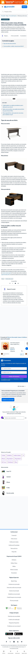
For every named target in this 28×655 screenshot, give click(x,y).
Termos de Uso (14, 548)
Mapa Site (14, 551)
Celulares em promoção (14, 584)
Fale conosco (14, 538)
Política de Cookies (14, 542)
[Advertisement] (14, 436)
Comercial (14, 535)
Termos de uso (16, 378)
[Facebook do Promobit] (6, 642)
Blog (7, 15)
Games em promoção (14, 590)
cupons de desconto (5, 274)
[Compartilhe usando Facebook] (10, 283)
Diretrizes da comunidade (14, 616)
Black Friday (14, 581)
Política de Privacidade (14, 545)
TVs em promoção (14, 600)
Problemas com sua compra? (14, 626)
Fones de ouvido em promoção (14, 587)
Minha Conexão (14, 569)
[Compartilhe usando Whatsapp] (15, 283)
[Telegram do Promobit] (22, 642)
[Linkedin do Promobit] (18, 642)
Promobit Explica (13, 15)
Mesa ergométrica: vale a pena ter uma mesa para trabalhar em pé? (13, 113)
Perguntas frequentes (14, 622)
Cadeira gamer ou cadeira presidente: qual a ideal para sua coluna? (13, 106)
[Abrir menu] (2, 6)
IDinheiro (14, 559)
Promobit (3, 15)
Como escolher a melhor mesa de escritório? (13, 46)
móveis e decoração (6, 273)
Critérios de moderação (14, 619)
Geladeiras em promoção (14, 594)
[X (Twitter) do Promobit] (10, 642)
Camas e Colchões (22, 337)
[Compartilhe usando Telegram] (18, 283)
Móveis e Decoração (12, 337)
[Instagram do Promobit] (14, 642)
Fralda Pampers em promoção (14, 597)
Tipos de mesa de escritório (9, 43)
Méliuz (14, 566)
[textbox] (14, 418)
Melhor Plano (14, 563)
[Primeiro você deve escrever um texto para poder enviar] (26, 418)
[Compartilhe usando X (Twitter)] (13, 283)
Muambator (14, 572)
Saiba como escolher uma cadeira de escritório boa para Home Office (13, 109)
